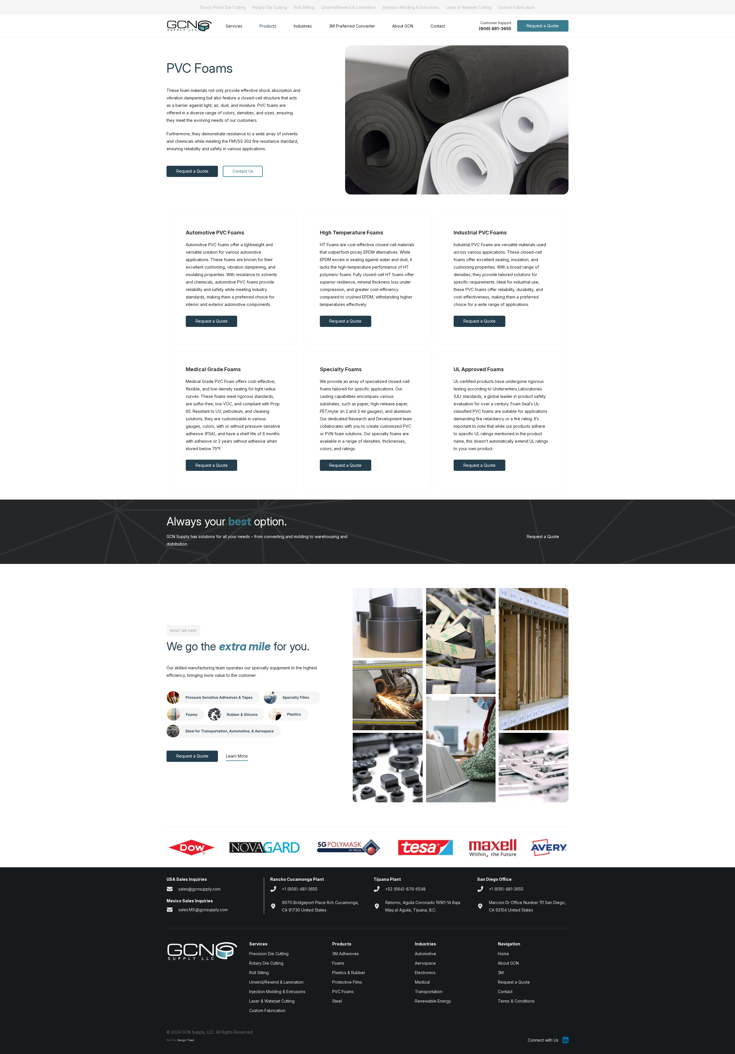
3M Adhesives (345, 953)
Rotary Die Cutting (270, 7)
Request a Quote (543, 536)
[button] (245, 26)
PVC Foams (343, 991)
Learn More (237, 756)
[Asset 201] (189, 26)
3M (501, 972)
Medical (422, 982)
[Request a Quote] (563, 537)
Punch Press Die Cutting (223, 7)
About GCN (508, 963)
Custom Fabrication (516, 7)
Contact (505, 991)
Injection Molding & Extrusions (411, 7)
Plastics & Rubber (348, 972)
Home (503, 953)
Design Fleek (185, 1040)
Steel (337, 1001)
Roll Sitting (259, 972)
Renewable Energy (433, 1001)
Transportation (428, 991)
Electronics (425, 972)
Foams (338, 963)
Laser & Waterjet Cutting (469, 7)
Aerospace (425, 963)
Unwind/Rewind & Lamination (349, 7)
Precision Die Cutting (269, 953)
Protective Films (347, 982)
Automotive (425, 953)
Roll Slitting (304, 7)
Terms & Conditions (516, 1001)
